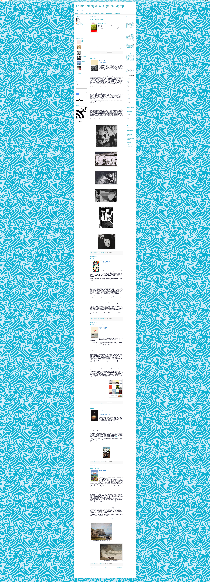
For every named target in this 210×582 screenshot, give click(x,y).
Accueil (76, 13)
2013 (127, 121)
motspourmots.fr (129, 146)
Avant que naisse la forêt (97, 19)
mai (128, 101)
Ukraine (130, 70)
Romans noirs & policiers (130, 66)
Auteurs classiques (130, 21)
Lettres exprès (129, 142)
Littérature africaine (128, 34)
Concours (132, 25)
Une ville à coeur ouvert (97, 259)
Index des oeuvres (96, 13)
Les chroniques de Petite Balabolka (130, 139)
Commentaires (79, 76)
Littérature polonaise (95, 319)
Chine (132, 23)
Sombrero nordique (129, 148)
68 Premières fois (95, 403)
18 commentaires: (102, 252)
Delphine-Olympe (79, 23)
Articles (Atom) (96, 569)
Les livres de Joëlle (129, 140)
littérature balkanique (131, 38)
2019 (127, 89)
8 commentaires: (102, 51)
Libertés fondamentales (130, 33)
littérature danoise (128, 41)
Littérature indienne (129, 47)
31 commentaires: (102, 401)
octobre (129, 94)
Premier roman (100, 53)
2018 (127, 90)
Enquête (131, 27)
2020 (127, 87)
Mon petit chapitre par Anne (130, 144)
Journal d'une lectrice (130, 130)
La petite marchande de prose (130, 132)
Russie (126, 67)
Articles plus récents (93, 567)
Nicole (99, 518)
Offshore (92, 408)
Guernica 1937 (94, 58)
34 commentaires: (102, 563)
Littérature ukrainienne (128, 56)
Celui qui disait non (93, 382)
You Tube (130, 71)
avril (128, 102)
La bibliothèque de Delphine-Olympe (100, 5)
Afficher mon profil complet (79, 24)
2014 (127, 119)
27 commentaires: (102, 318)
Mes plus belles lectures (105, 403)
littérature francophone (128, 45)
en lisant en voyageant (130, 127)
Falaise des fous (94, 468)
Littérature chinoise (131, 40)
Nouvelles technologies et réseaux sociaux (130, 60)
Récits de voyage (128, 62)
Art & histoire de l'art (95, 253)
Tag (131, 68)
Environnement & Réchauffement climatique (130, 29)
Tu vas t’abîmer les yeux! (129, 150)
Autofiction (132, 22)
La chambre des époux (83, 41)
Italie (130, 32)
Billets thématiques (109, 13)
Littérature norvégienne (129, 53)
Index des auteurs (88, 13)
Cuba (126, 27)
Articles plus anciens (119, 567)
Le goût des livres (129, 136)
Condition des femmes (129, 26)
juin (128, 99)
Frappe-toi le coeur (83, 56)
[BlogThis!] (108, 52)
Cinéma (127, 24)
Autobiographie (127, 22)
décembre (129, 91)
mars (128, 103)
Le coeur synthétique (84, 66)
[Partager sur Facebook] (110, 52)
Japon (133, 32)
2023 (127, 83)
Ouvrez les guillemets (118, 13)
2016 (127, 117)
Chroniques (81, 13)
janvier (128, 114)
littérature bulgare (129, 39)
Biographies (128, 23)
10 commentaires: (102, 461)
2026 (127, 79)
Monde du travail (128, 58)
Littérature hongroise (131, 46)
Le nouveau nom (83, 45)
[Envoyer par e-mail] (107, 52)
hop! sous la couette (129, 128)
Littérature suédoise (130, 55)
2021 (127, 86)
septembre (129, 95)
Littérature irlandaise (128, 48)
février (128, 112)
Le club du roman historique (129, 135)
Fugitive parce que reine (97, 325)
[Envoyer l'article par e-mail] (105, 51)
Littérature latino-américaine (130, 50)
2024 (127, 82)
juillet (128, 98)
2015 (127, 118)
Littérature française (95, 53)
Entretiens (102, 13)
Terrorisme (127, 69)
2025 (127, 81)
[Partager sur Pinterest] (111, 52)
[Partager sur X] (109, 52)
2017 (127, 115)
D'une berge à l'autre (130, 125)
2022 (127, 85)
